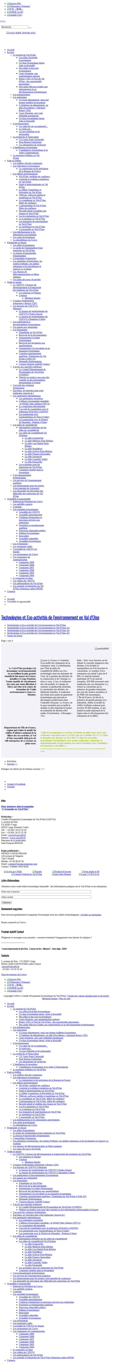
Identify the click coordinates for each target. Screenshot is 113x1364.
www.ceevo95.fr (18, 838)
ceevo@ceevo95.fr (17, 835)
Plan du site (64, 998)
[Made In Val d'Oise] (95, 871)
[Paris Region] (65, 874)
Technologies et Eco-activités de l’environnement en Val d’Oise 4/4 (38, 633)
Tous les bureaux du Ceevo (13, 974)
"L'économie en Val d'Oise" (15, 809)
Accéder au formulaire (90, 914)
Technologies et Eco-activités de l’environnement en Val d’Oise (50, 617)
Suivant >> (12, 764)
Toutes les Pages (14, 635)
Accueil (10, 599)
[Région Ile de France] (18, 32)
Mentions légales (50, 998)
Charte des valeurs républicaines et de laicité (88, 996)
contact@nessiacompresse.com (22, 864)
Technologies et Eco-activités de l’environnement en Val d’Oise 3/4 (38, 630)
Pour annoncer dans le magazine (17, 806)
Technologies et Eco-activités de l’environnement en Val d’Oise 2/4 (38, 628)
